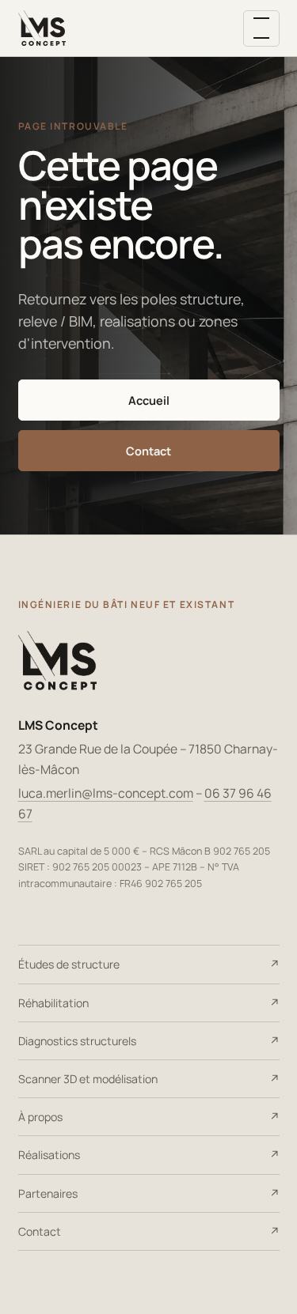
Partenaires (48, 1193)
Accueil (148, 400)
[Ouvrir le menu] (261, 28)
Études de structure (69, 964)
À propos (40, 1116)
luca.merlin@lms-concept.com (105, 793)
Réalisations (49, 1154)
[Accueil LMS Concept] (42, 28)
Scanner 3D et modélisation (88, 1078)
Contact (148, 451)
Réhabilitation (53, 1002)
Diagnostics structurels (77, 1040)
